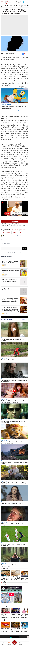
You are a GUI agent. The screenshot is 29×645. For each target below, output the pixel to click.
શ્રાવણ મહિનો (13, 6)
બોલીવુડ (21, 6)
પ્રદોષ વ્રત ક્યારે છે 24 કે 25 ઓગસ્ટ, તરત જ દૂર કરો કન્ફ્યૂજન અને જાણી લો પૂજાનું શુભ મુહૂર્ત (15, 630)
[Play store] (24, 2)
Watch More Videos (7, 585)
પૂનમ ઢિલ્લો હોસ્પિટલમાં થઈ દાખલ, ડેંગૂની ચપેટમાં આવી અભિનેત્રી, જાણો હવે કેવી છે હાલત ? (5, 616)
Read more (7, 213)
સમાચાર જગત (15, 230)
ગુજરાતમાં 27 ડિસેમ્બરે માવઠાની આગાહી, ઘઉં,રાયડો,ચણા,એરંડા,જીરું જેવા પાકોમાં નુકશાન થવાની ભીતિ (14, 225)
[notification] (26, 2)
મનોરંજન (8, 232)
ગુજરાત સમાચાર (4, 6)
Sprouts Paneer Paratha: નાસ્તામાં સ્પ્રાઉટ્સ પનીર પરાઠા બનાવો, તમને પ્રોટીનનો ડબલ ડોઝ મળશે (5, 578)
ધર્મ (20, 232)
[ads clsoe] (28, 637)
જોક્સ (3, 232)
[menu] (2, 2)
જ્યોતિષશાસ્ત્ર (23, 230)
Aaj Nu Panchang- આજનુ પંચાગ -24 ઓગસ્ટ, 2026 (5, 630)
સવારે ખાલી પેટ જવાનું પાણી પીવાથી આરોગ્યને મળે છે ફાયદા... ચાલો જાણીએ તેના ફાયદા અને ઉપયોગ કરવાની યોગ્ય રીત (15, 578)
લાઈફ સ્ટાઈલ (15, 232)
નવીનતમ (5, 606)
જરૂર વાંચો (5, 568)
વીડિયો (4, 582)
